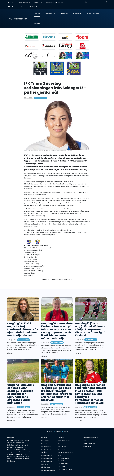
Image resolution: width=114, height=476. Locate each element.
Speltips (37, 24)
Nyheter (37, 14)
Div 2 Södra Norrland (65, 469)
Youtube (65, 431)
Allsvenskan (45, 441)
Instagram (58, 431)
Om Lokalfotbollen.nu (24, 2)
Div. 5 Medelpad (46, 458)
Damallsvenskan (64, 441)
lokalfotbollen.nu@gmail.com (16, 7)
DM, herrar (45, 464)
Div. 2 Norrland (46, 447)
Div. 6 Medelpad (46, 461)
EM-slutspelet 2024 (48, 470)
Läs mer (10, 353)
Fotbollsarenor (38, 2)
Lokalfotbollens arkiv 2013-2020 (54, 2)
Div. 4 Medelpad (46, 455)
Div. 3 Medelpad (40, 98)
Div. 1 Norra (62, 447)
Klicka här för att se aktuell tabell (56, 280)
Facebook (49, 431)
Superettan (45, 444)
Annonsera (11, 2)
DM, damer (62, 466)
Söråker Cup (45, 467)
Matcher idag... (50, 14)
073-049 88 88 (33, 7)
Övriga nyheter (93, 14)
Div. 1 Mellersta (63, 450)
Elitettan (61, 444)
